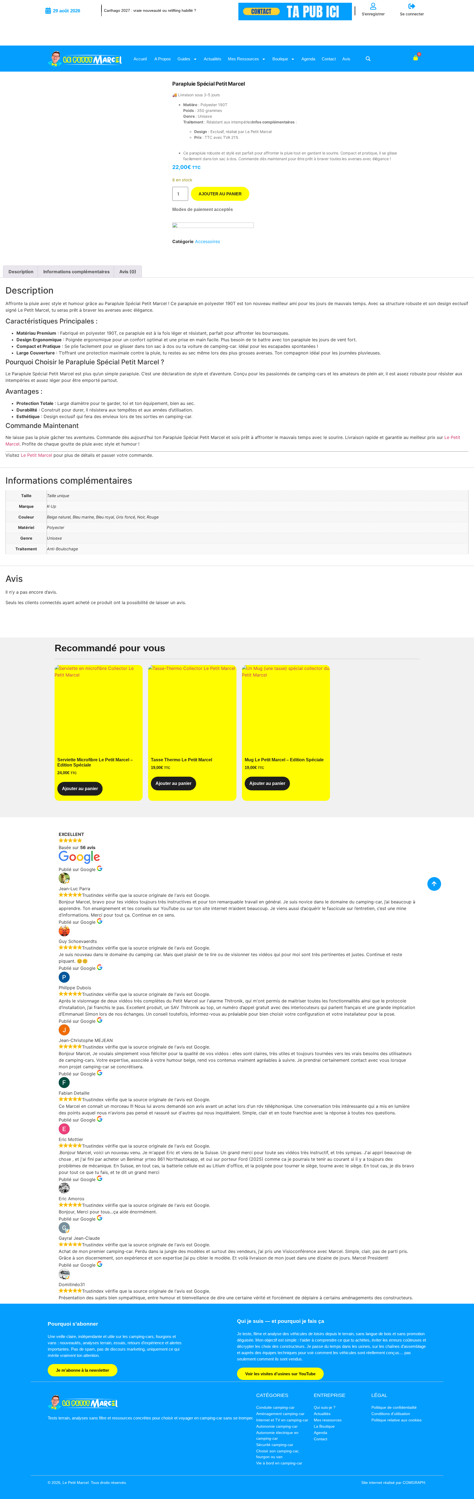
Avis (346, 59)
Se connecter (412, 14)
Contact (329, 59)
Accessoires (207, 241)
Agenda (308, 59)
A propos (162, 59)
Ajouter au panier (220, 193)
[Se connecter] (411, 6)
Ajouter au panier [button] (80, 788)
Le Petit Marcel (36, 455)
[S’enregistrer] (373, 6)
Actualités (212, 59)
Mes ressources (243, 59)
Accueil (140, 59)
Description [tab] (21, 271)
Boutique (280, 59)
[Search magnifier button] (368, 59)
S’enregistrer (373, 14)
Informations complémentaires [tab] (76, 271)
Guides (183, 59)
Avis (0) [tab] (127, 271)
